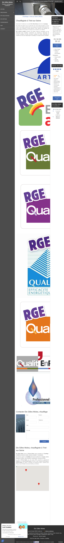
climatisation (40, 454)
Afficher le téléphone (58, 117)
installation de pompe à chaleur (22, 454)
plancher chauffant (32, 454)
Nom (27, 415)
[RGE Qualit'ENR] (36, 361)
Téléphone (41, 420)
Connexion (60, 541)
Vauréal (43, 456)
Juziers (47, 456)
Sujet (27, 425)
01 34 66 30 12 (57, 40)
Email (27, 420)
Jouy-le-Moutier (28, 458)
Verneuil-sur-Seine (41, 458)
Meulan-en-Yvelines (20, 458)
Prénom (40, 415)
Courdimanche (34, 458)
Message (28, 430)
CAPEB (52, 541)
